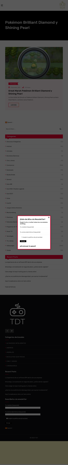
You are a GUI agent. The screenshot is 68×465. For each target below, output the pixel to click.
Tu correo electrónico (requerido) (30, 232)
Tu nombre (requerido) (27, 227)
